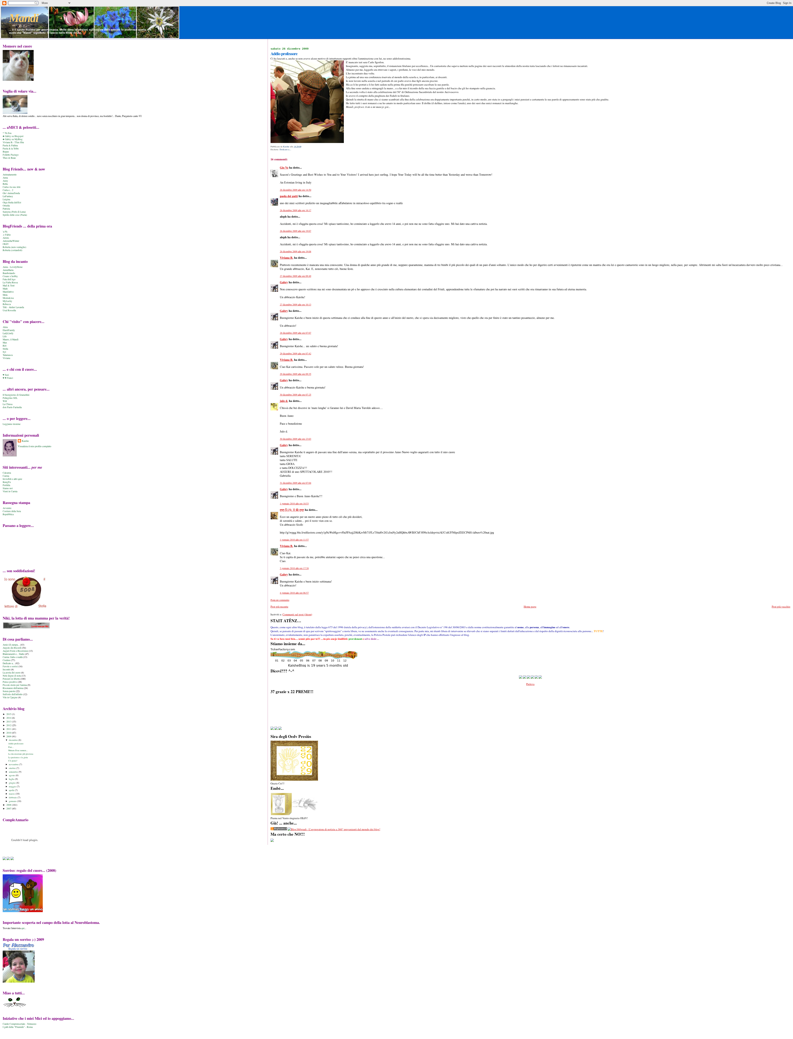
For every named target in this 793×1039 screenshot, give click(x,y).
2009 (9, 736)
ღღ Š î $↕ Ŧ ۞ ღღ (292, 510)
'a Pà (5, 231)
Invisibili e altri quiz (12, 478)
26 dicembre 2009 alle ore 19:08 (295, 251)
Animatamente (10, 174)
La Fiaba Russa (10, 282)
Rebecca (7, 304)
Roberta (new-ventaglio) (14, 247)
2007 (9, 808)
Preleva (530, 684)
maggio (13, 786)
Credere (6, 660)
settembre (14, 771)
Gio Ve (284, 167)
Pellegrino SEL (10, 397)
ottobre (12, 768)
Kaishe (25, 440)
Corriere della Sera (12, 511)
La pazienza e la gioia (18, 757)
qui (22, 928)
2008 (9, 804)
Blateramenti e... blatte (13, 653)
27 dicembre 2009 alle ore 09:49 (295, 276)
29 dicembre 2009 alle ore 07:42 (295, 353)
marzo (12, 793)
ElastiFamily (9, 330)
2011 (9, 728)
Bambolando (9, 273)
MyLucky (7, 301)
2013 (9, 721)
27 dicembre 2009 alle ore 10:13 (295, 304)
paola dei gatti (289, 196)
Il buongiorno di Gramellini (16, 394)
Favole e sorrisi (10, 666)
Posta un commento (280, 600)
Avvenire (7, 508)
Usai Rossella (9, 310)
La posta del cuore (11, 672)
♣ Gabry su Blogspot (13, 136)
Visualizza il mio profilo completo (34, 446)
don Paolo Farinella (12, 407)
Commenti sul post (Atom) (297, 614)
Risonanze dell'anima (13, 688)
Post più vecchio (781, 606)
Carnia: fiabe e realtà (13, 657)
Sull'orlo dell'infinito (13, 694)
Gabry (284, 282)
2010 (9, 732)
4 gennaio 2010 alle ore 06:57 (294, 592)
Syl (4, 351)
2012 (9, 725)
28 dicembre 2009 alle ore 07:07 (295, 332)
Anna (5, 177)
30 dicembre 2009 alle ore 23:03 (295, 438)
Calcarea (7, 472)
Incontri (6, 669)
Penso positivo (10, 681)
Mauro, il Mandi (10, 339)
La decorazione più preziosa (20, 753)
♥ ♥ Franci (8, 377)
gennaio (13, 801)
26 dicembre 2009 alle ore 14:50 (295, 189)
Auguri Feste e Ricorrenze (15, 650)
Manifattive (8, 291)
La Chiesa (7, 404)
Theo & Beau (9, 157)
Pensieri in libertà (11, 678)
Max (5, 342)
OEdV (6, 243)
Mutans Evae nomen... (18, 750)
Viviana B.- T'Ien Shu (13, 142)
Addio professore (16, 743)
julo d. (284, 401)
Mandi (23, 18)
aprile (12, 790)
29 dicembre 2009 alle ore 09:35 (295, 373)
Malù (5, 288)
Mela (5, 294)
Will (5, 401)
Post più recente (279, 606)
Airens (6, 237)
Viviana (6, 358)
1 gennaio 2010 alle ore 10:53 (294, 503)
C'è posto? (12, 760)
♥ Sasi (6, 374)
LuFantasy (8, 196)
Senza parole (9, 691)
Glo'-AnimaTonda (11, 193)
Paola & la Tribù (11, 148)
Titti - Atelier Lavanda (13, 307)
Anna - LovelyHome (13, 266)
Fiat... (11, 747)
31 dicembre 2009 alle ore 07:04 (295, 482)
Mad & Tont (8, 285)
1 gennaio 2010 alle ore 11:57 (294, 539)
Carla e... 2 (8, 190)
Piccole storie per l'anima (15, 684)
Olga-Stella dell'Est (12, 202)
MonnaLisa (8, 297)
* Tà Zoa (7, 133)
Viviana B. (286, 257)
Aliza (5, 327)
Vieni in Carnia (10, 491)
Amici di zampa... (11, 644)
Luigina (6, 199)
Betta (5, 183)
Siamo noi (8, 488)
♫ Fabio (7, 234)
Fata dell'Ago (9, 279)
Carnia (6, 475)
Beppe (6, 151)
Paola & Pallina (10, 145)
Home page (530, 606)
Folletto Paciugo (11, 154)
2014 (9, 717)
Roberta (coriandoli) (12, 250)
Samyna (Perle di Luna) (14, 211)
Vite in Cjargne (10, 697)
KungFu (7, 482)
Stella (5, 348)
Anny (5, 180)
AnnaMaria (8, 270)
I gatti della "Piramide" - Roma (18, 1026)
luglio (12, 778)
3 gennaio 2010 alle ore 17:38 (294, 568)
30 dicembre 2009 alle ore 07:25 (295, 394)
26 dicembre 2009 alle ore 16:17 (295, 210)
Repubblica (8, 514)
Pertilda (6, 485)
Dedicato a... (285, 149)
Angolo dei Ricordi (12, 647)
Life (5, 336)
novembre (14, 764)
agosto (12, 775)
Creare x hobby (10, 276)
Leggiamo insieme (11, 423)
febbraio (13, 797)
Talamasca (8, 354)
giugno (12, 782)
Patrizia (6, 208)
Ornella (6, 205)
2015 (9, 714)
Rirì (4, 345)
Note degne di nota (12, 675)
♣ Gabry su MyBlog (13, 139)
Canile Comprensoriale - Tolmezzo (19, 1023)
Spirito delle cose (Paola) (15, 214)
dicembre (13, 739)
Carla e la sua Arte (11, 186)
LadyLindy (8, 333)
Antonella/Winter (11, 240)
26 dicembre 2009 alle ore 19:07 (295, 230)
